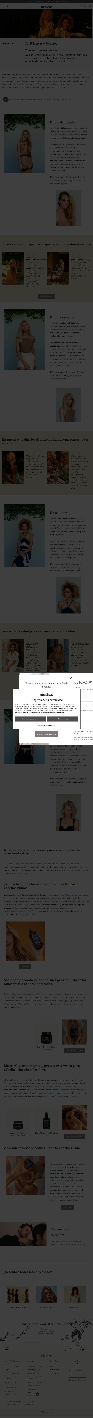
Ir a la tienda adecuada (46, 734)
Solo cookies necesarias (30, 719)
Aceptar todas (63, 719)
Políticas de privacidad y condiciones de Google (48, 713)
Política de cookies (21, 713)
